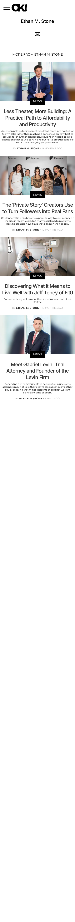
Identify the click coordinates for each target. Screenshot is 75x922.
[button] (7, 8)
